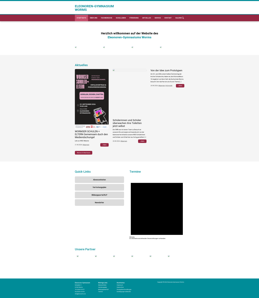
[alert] (157, 207)
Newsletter (99, 202)
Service (158, 18)
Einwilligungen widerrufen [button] (124, 291)
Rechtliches (121, 283)
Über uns (93, 18)
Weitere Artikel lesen (83, 153)
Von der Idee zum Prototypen (166, 70)
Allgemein (86, 145)
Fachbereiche (106, 18)
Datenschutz (120, 287)
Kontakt (168, 18)
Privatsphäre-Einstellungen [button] (124, 289)
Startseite (81, 18)
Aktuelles (146, 18)
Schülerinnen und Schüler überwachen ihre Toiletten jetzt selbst (127, 123)
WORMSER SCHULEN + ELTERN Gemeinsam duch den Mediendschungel (91, 134)
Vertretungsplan (99, 187)
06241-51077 (81, 289)
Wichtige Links (102, 283)
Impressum (120, 285)
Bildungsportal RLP (99, 195)
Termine (100, 291)
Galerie (178, 18)
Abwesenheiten (99, 180)
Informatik (169, 85)
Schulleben (121, 18)
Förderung (134, 18)
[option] (87, 47)
